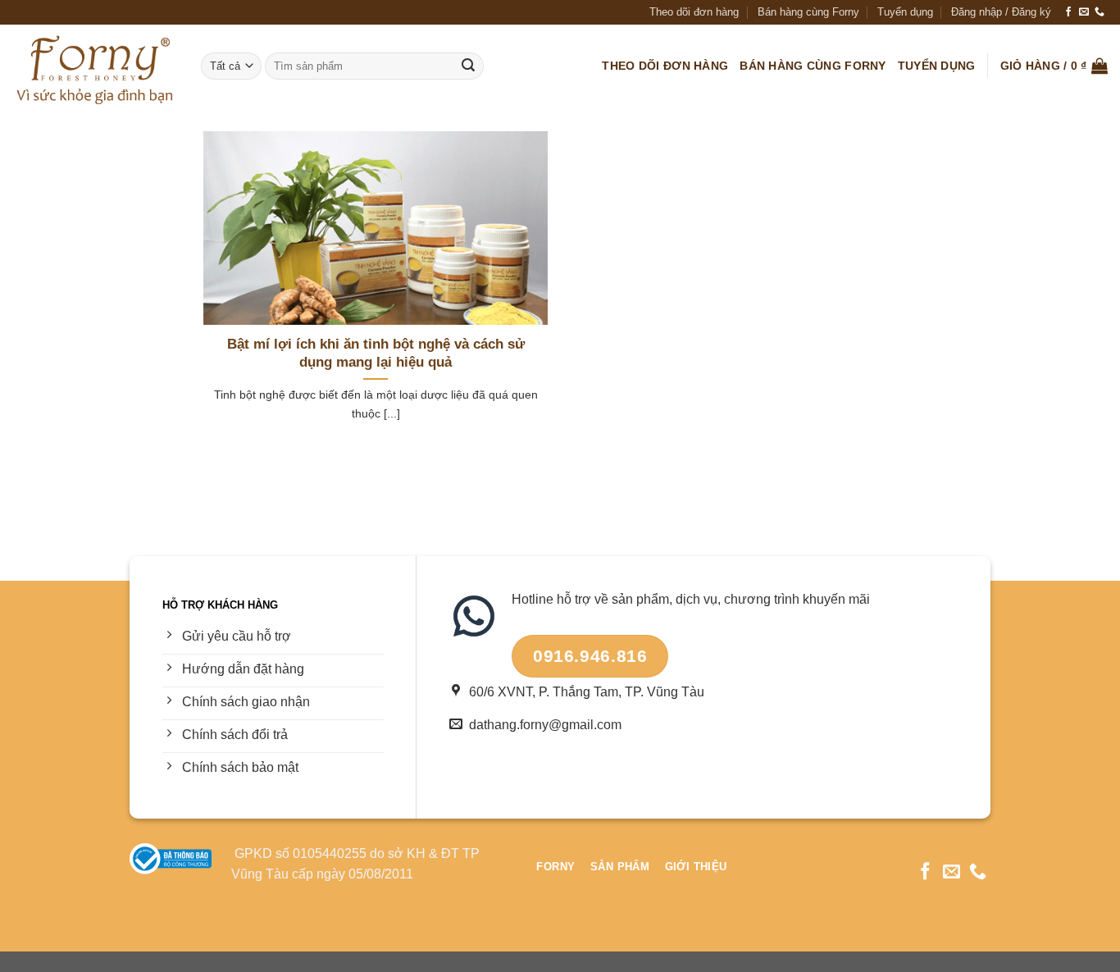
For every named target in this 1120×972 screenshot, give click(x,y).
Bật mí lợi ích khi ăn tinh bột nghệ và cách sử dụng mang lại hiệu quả (376, 353)
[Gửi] (468, 66)
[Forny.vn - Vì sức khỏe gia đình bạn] (94, 66)
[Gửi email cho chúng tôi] (1084, 12)
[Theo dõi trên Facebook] (1068, 12)
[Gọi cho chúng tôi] (1099, 12)
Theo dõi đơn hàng (694, 12)
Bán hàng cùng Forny (808, 12)
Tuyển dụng (905, 12)
